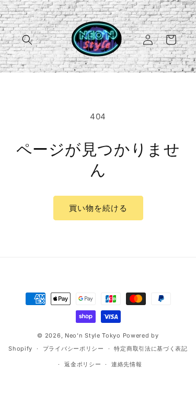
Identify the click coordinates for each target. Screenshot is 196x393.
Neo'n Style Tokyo (93, 335)
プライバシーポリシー (73, 348)
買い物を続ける (98, 208)
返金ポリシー (82, 364)
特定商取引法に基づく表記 (150, 348)
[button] (27, 39)
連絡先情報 (126, 364)
